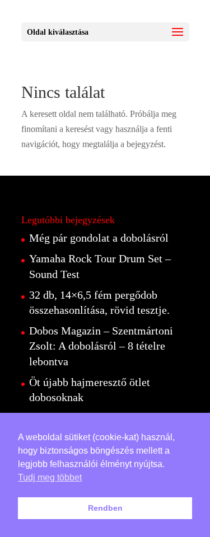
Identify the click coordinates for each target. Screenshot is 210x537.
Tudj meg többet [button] (50, 477)
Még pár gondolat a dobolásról (99, 238)
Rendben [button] (105, 507)
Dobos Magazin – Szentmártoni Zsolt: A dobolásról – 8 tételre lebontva (101, 345)
